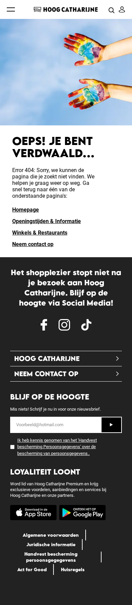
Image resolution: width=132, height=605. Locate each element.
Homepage (25, 210)
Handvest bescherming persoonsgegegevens (51, 557)
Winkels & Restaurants (39, 232)
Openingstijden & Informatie (46, 221)
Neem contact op (32, 244)
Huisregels (73, 569)
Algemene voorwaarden (51, 535)
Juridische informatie (50, 544)
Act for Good (32, 569)
